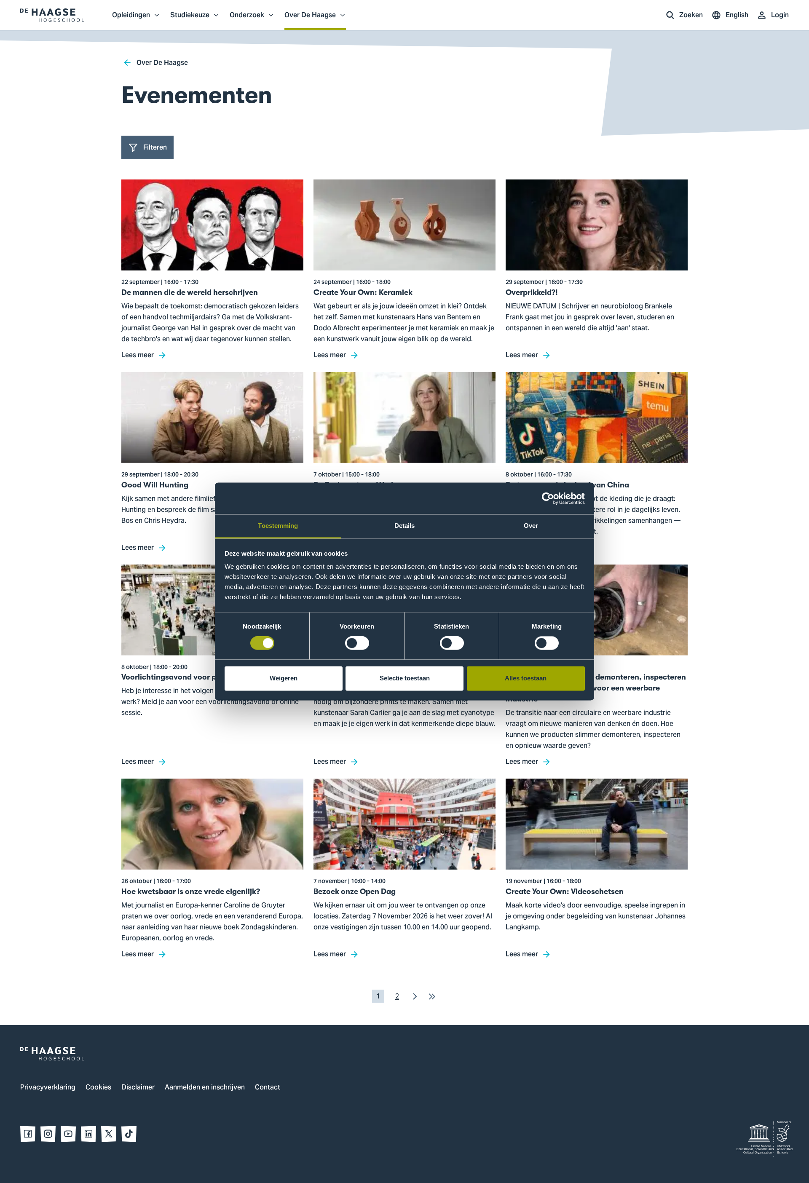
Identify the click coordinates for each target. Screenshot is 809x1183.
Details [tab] (404, 525)
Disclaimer (138, 1088)
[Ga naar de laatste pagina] (432, 996)
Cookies (98, 1088)
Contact (267, 1088)
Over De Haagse (310, 19)
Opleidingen (131, 19)
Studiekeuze (189, 19)
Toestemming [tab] (278, 525)
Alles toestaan (525, 678)
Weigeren (283, 678)
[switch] (357, 643)
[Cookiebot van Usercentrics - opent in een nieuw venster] (548, 498)
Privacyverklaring (47, 1088)
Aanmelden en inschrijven (205, 1088)
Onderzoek (247, 19)
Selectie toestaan (405, 678)
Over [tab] (531, 525)
